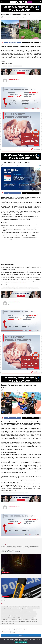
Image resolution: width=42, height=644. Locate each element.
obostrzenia (30, 287)
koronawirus (10, 287)
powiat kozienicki (6, 615)
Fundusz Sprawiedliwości (33, 606)
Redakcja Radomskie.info (14, 79)
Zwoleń (11, 623)
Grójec (4, 608)
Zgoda (17, 642)
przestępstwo (24, 617)
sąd (3, 621)
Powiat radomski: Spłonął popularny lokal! (8, 574)
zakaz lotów (33, 288)
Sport (26, 390)
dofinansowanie (12, 606)
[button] (40, 626)
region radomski (13, 619)
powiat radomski (31, 615)
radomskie (5, 619)
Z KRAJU (28, 165)
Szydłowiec (34, 619)
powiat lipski (14, 615)
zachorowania (27, 288)
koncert (37, 608)
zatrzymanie (5, 623)
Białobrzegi (5, 606)
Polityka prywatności (23, 642)
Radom (23, 390)
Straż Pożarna (26, 619)
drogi (20, 606)
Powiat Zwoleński (16, 617)
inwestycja (16, 608)
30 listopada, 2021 (18, 165)
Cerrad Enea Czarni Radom (8, 492)
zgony (38, 288)
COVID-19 (5, 287)
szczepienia (9, 288)
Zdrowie (31, 165)
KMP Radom (30, 608)
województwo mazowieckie (12, 621)
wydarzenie (22, 621)
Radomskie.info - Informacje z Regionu (13, 551)
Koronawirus (24, 165)
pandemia (35, 287)
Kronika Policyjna (5, 572)
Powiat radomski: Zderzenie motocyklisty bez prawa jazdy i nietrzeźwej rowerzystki (16, 598)
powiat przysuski (22, 615)
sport (20, 619)
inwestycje (23, 608)
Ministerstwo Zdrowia (23, 287)
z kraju (22, 288)
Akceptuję (21, 635)
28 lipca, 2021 (4, 600)
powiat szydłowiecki (6, 617)
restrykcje (3, 288)
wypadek (28, 621)
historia (9, 608)
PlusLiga (22, 492)
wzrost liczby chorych (16, 288)
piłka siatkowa (17, 492)
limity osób (16, 287)
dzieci (25, 606)
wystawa (34, 621)
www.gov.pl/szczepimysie (21, 282)
